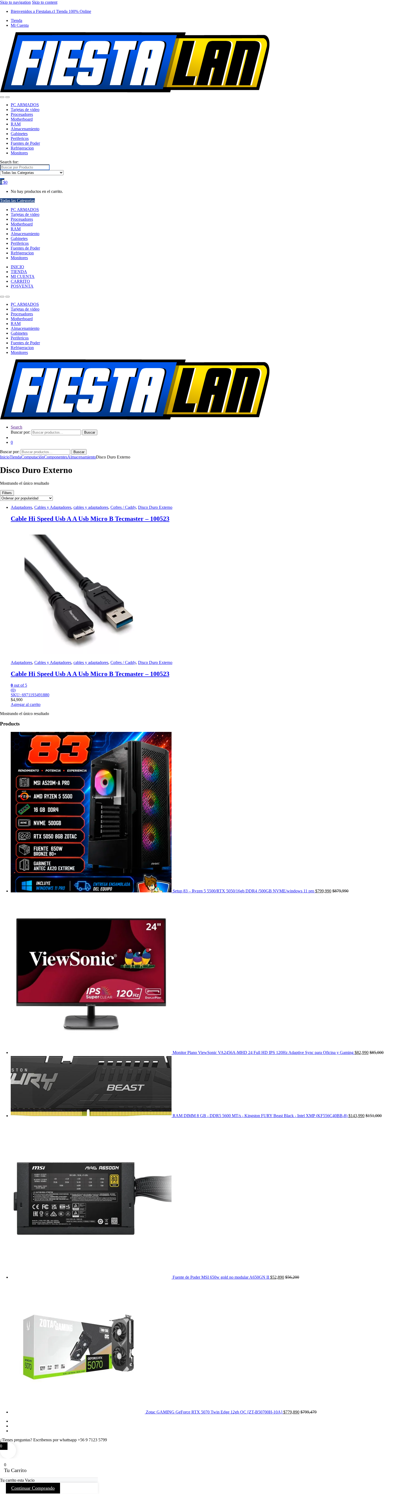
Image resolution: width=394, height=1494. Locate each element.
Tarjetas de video (25, 109)
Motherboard (22, 119)
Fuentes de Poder (25, 143)
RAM (16, 124)
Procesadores (22, 114)
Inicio (5, 457)
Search (16, 427)
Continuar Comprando (33, 1488)
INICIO (17, 267)
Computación (32, 457)
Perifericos (20, 138)
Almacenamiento (25, 129)
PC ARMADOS (25, 104)
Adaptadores (21, 507)
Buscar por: (20, 432)
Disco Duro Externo (155, 507)
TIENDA (19, 271)
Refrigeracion (22, 148)
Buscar (89, 432)
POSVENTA (22, 286)
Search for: (9, 162)
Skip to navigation (15, 2)
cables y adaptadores (90, 507)
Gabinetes (19, 133)
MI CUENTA (23, 276)
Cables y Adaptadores (52, 507)
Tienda (16, 20)
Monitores (19, 153)
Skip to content (44, 2)
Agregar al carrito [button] (25, 704)
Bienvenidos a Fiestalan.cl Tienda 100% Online (51, 11)
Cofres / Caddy (123, 507)
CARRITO (20, 281)
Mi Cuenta (20, 25)
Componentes (55, 457)
